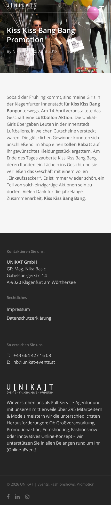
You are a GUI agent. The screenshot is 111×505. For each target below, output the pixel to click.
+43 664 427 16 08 (32, 355)
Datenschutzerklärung (29, 318)
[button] (101, 6)
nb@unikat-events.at (34, 362)
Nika (16, 51)
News (73, 51)
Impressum (18, 309)
